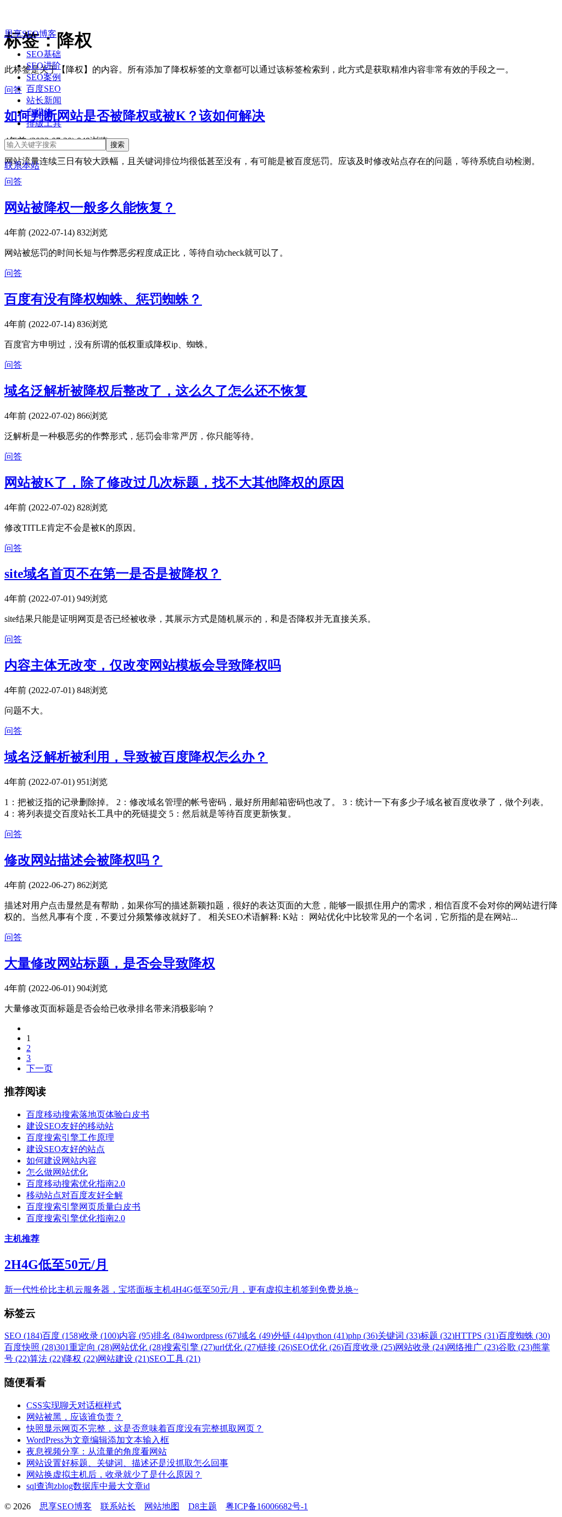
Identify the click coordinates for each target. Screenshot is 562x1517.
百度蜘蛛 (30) (524, 1335)
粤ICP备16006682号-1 (267, 1506)
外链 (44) (290, 1335)
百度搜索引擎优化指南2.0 (75, 1218)
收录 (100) (100, 1335)
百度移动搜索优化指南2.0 (75, 1183)
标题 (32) (437, 1335)
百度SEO (43, 88)
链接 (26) (275, 1347)
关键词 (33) (399, 1335)
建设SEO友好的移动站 (70, 1126)
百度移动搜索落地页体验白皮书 (87, 1114)
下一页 (39, 1068)
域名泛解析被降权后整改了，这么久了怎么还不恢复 (155, 391)
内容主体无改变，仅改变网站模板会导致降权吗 (142, 665)
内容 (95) (136, 1335)
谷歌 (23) (515, 1347)
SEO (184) (23, 1335)
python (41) (327, 1335)
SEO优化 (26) (318, 1347)
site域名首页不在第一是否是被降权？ (112, 573)
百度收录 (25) (369, 1347)
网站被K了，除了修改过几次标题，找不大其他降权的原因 (174, 482)
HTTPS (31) (476, 1335)
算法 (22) (47, 1358)
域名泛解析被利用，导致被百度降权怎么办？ (136, 757)
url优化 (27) (236, 1347)
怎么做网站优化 (57, 1172)
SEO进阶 (43, 65)
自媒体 (39, 111)
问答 (13, 181)
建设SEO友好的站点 (65, 1149)
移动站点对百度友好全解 (74, 1195)
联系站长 (118, 1506)
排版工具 (43, 123)
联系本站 (22, 165)
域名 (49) (256, 1335)
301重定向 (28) (84, 1347)
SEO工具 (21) (174, 1358)
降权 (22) (81, 1358)
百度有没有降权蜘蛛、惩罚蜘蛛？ (103, 299)
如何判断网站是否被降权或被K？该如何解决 (134, 116)
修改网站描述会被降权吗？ (83, 860)
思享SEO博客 (30, 33)
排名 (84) (170, 1335)
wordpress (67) (213, 1335)
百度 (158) (61, 1335)
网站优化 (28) (138, 1347)
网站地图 (161, 1506)
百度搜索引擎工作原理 (70, 1137)
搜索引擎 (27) (189, 1347)
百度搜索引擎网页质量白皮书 (83, 1206)
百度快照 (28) (30, 1347)
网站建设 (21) (123, 1358)
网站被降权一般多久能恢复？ (90, 207)
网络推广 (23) (472, 1347)
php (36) (363, 1335)
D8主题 (202, 1506)
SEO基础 (43, 54)
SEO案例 (43, 77)
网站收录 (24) (421, 1347)
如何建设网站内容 (61, 1160)
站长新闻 (43, 100)
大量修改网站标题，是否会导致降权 (109, 963)
